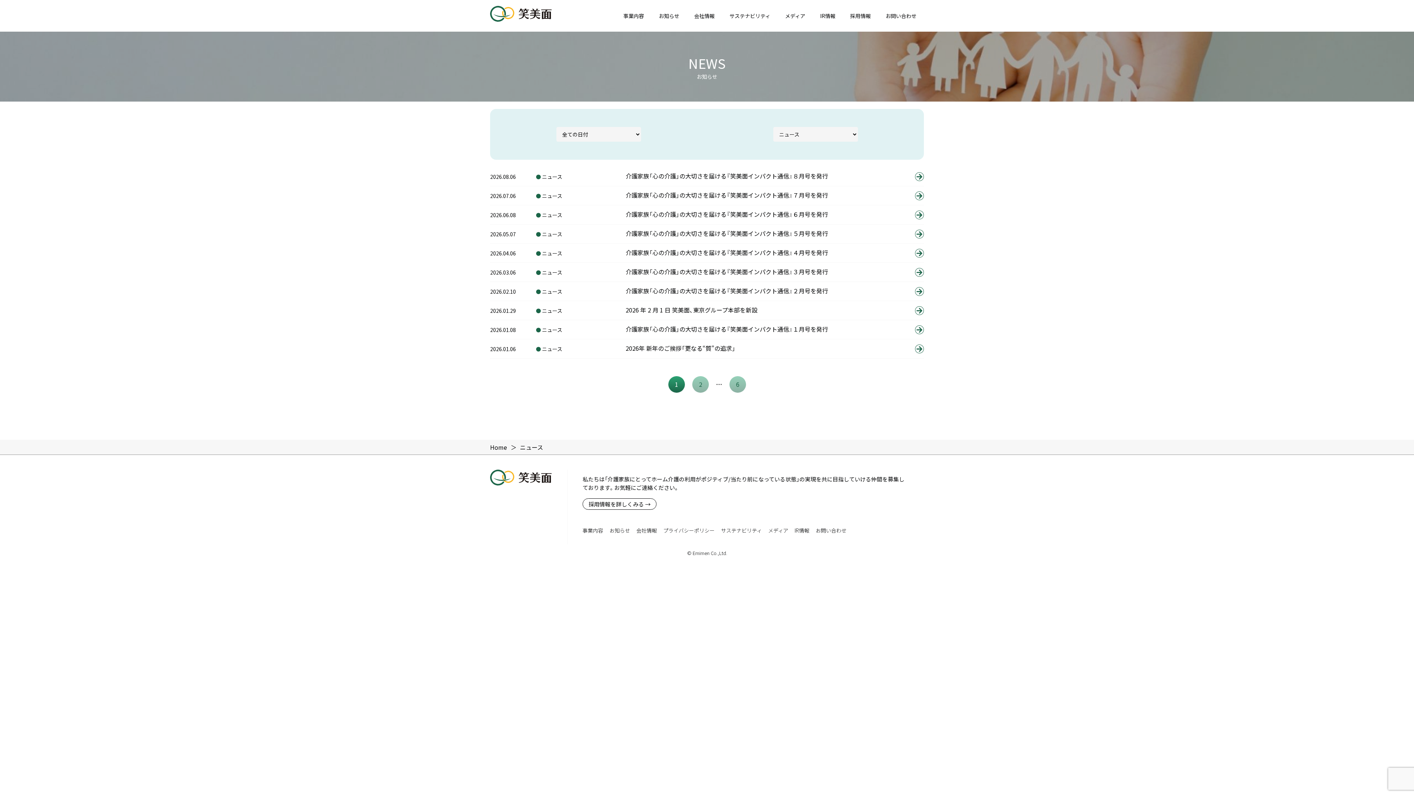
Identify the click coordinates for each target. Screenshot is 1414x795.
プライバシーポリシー (689, 530)
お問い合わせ (901, 16)
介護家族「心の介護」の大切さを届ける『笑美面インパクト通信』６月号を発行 (727, 214)
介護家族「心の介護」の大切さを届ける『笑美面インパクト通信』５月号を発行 (727, 233)
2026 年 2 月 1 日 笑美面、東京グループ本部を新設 (691, 310)
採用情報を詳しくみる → (619, 504)
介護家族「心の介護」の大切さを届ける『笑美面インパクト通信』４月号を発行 (727, 252)
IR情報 (828, 16)
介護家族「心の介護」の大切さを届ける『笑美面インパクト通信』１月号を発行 (727, 329)
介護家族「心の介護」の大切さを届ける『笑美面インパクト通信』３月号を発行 (727, 272)
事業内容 (633, 16)
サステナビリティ (749, 16)
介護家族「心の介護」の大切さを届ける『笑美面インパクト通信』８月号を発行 (727, 176)
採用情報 (860, 16)
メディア (795, 16)
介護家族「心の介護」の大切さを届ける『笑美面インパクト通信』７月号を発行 (727, 195)
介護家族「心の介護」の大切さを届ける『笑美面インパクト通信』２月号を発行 (727, 291)
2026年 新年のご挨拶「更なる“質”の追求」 (680, 348)
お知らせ (669, 16)
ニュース (552, 176)
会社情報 (704, 16)
